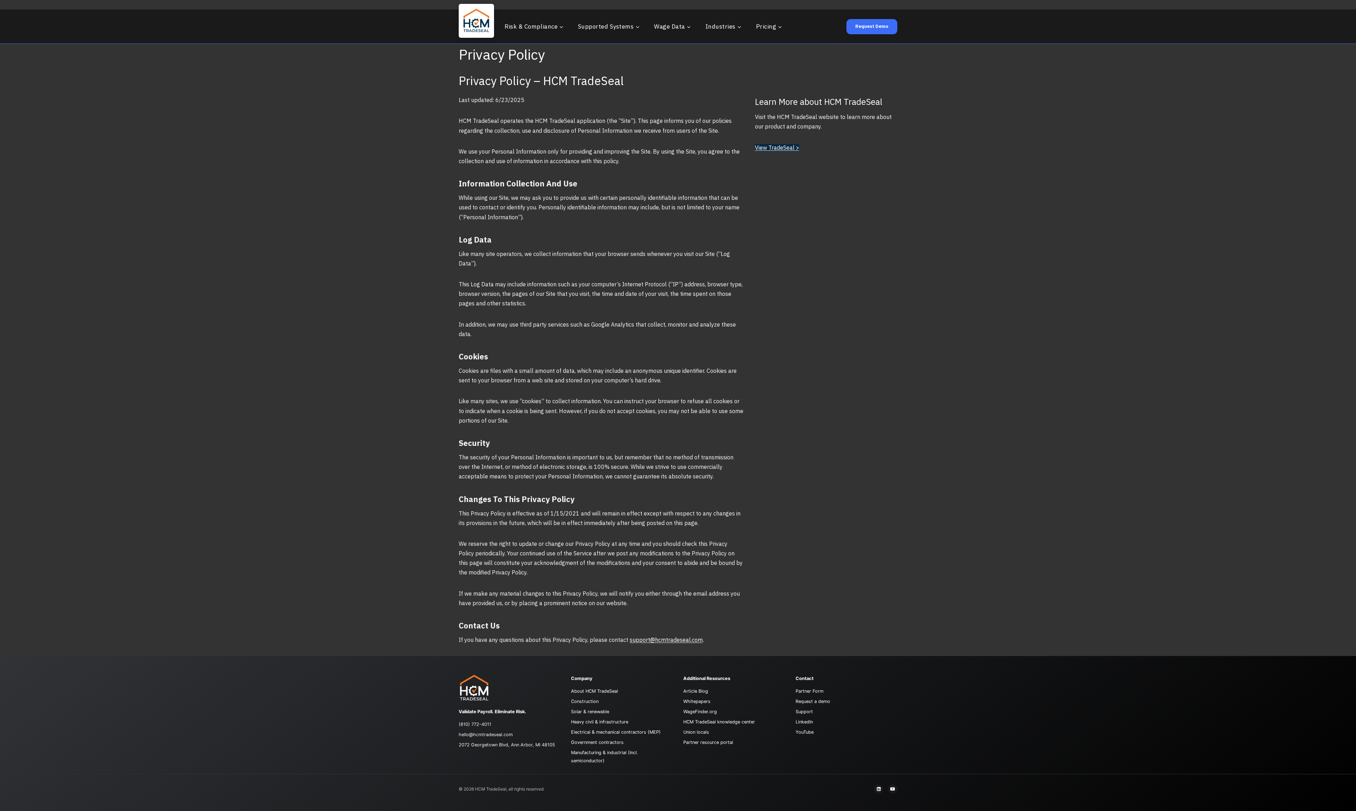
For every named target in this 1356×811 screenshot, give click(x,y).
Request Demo (871, 26)
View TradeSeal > (777, 147)
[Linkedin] (878, 789)
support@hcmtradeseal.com (666, 639)
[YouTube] (892, 789)
